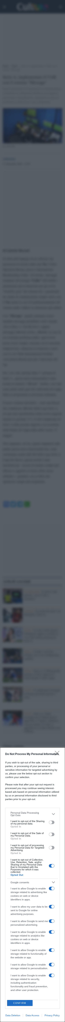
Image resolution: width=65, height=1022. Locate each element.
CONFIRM (19, 1003)
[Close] (58, 754)
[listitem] (32, 814)
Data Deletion (12, 1015)
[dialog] (32, 884)
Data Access (32, 1015)
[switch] (51, 822)
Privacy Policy (52, 1015)
